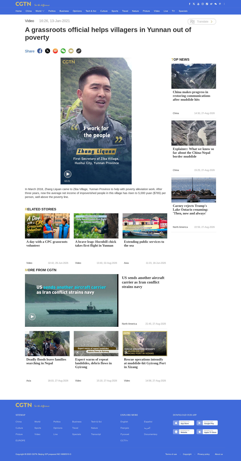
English (124, 422)
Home (19, 11)
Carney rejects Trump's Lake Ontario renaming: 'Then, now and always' (190, 209)
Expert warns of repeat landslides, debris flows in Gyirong (93, 363)
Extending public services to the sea (144, 243)
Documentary (150, 434)
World (39, 11)
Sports (115, 11)
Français (124, 428)
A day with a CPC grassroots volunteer (46, 243)
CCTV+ (124, 441)
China (29, 11)
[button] (68, 174)
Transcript (96, 434)
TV (173, 11)
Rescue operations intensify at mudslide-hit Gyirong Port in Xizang (145, 363)
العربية (147, 428)
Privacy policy (204, 454)
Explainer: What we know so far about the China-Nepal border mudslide (193, 152)
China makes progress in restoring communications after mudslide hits (191, 95)
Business (64, 11)
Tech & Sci (91, 11)
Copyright (187, 454)
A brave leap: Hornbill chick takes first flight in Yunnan (95, 243)
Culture (104, 11)
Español (148, 422)
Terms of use (171, 454)
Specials (183, 11)
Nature (135, 11)
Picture (146, 11)
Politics (52, 11)
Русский (124, 434)
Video (157, 11)
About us (219, 454)
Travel (125, 11)
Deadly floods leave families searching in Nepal (46, 361)
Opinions (77, 11)
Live (166, 11)
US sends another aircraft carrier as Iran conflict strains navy (143, 282)
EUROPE (20, 441)
